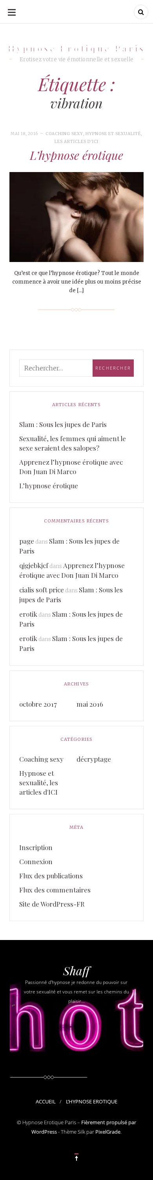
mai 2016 (89, 704)
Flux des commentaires (55, 889)
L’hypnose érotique (76, 155)
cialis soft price (41, 589)
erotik (28, 614)
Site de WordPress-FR (52, 904)
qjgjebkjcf (33, 565)
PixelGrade (107, 1131)
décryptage (93, 759)
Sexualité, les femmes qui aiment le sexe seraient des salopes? (72, 443)
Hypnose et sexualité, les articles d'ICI (38, 782)
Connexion (36, 861)
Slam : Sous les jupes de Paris (63, 424)
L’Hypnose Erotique (91, 1101)
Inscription (36, 847)
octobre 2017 (38, 704)
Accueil (46, 1101)
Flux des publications (51, 875)
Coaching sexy (64, 133)
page (26, 541)
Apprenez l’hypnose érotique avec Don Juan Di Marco (71, 467)
